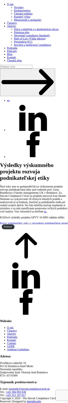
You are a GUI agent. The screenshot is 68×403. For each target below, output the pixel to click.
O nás (10, 4)
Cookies (11, 343)
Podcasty (12, 51)
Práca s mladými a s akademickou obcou (36, 29)
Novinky (19, 7)
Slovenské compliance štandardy (32, 35)
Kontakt (11, 57)
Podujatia (12, 48)
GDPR (11, 346)
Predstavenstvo (22, 10)
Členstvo (12, 23)
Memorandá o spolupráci (27, 19)
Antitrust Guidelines (18, 349)
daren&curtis (34, 401)
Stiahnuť (8, 226)
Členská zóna (14, 60)
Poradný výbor (22, 16)
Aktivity (11, 26)
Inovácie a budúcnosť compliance (32, 44)
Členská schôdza (23, 13)
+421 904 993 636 (16, 392)
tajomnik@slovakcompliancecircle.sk (29, 388)
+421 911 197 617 (16, 395)
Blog (9, 54)
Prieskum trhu (21, 32)
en (8, 100)
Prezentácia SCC (23, 41)
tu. (45, 211)
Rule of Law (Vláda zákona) (30, 38)
